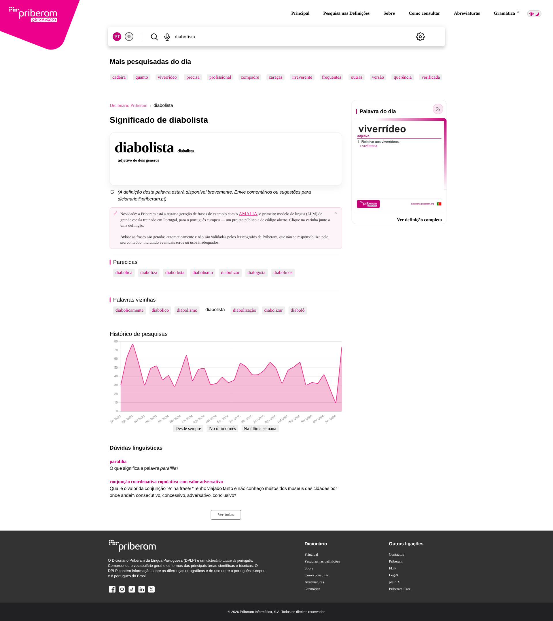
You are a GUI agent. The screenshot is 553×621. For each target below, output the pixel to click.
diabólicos (282, 272)
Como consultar (424, 13)
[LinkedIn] (141, 592)
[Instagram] (122, 592)
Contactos (396, 554)
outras (356, 77)
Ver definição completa (419, 219)
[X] (151, 592)
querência (403, 77)
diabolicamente (129, 310)
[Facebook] (112, 592)
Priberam (396, 561)
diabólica (123, 272)
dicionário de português (229, 560)
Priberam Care (399, 589)
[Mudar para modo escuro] (534, 13)
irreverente (302, 77)
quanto (141, 77)
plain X (394, 582)
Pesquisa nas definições (322, 561)
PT (117, 37)
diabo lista (174, 272)
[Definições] (420, 36)
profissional (220, 77)
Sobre (389, 13)
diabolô (297, 310)
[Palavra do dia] (438, 109)
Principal (300, 13)
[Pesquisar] (154, 36)
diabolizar (230, 272)
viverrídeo (167, 77)
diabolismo (202, 272)
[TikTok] (131, 592)
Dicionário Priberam (128, 105)
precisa (192, 77)
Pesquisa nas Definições (346, 13)
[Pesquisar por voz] (167, 36)
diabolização (244, 310)
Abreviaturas (467, 13)
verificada (430, 77)
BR (129, 37)
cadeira (119, 77)
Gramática (505, 13)
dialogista (256, 272)
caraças (275, 77)
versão (378, 77)
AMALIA (248, 213)
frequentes (331, 77)
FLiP (392, 568)
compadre (250, 77)
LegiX (393, 575)
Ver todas (226, 515)
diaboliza (148, 272)
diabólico (160, 310)
